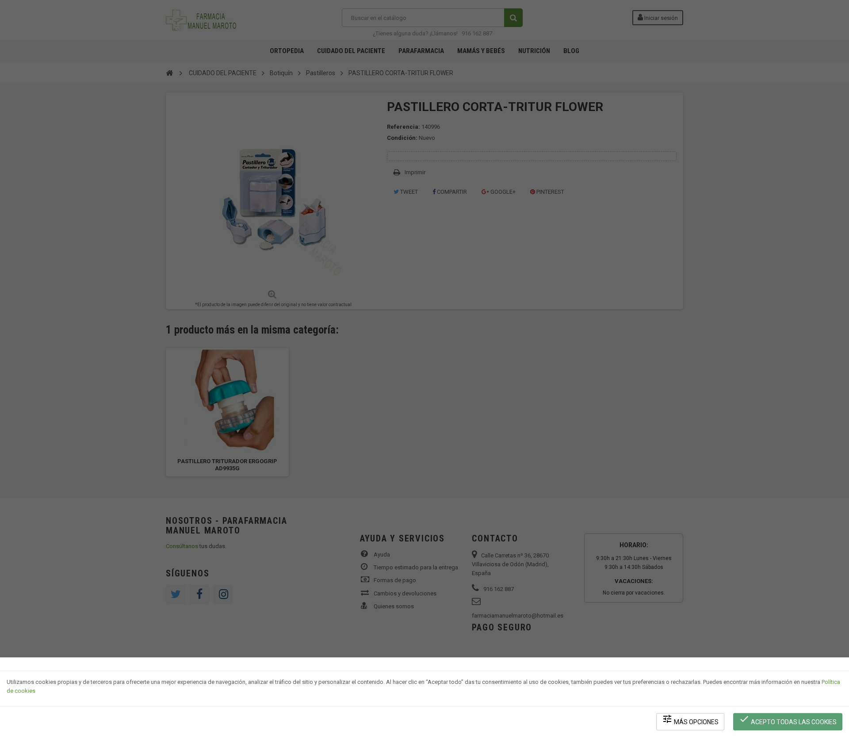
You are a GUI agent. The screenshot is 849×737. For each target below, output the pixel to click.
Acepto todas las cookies (788, 719)
